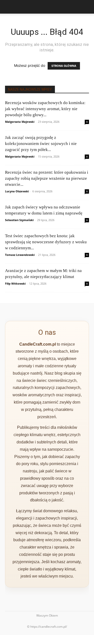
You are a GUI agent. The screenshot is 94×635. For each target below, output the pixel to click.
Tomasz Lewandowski (20, 255)
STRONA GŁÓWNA (63, 66)
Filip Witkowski (15, 283)
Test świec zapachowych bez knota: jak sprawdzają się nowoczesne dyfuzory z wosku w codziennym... (46, 241)
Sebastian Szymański (19, 220)
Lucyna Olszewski (17, 191)
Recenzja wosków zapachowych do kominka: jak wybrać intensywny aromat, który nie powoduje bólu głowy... (45, 108)
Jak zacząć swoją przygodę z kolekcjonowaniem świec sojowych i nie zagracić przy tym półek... (41, 143)
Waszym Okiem (47, 615)
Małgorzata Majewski (19, 122)
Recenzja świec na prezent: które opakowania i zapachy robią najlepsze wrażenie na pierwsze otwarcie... (46, 178)
